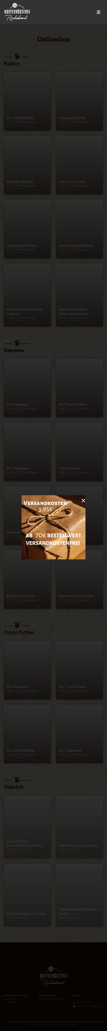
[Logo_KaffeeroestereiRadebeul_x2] (17, 3)
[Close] (83, 500)
